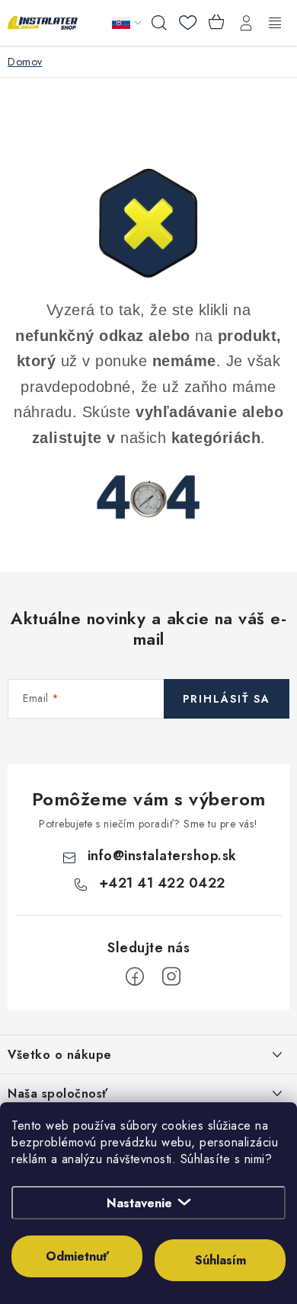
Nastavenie (139, 1203)
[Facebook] (135, 977)
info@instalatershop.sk (162, 856)
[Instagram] (171, 977)
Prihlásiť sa (226, 698)
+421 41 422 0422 (162, 883)
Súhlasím (220, 1260)
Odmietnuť (77, 1256)
